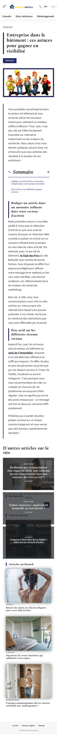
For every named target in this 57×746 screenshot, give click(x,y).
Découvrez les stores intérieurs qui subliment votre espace (24, 657)
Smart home (28, 464)
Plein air (10, 653)
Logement (28, 537)
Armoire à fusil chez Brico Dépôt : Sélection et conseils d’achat (28, 541)
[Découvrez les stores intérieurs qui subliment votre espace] (28, 633)
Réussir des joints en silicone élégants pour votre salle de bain (26, 609)
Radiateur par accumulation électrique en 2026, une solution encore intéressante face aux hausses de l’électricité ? (28, 472)
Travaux (9, 60)
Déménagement (13, 700)
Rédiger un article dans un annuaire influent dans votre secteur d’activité (27, 182)
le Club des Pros (29, 256)
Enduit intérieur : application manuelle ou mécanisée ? (28, 507)
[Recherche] (40, 6)
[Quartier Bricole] (21, 6)
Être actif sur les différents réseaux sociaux (26, 190)
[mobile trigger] (5, 6)
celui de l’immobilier (20, 353)
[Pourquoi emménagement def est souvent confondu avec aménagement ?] (28, 681)
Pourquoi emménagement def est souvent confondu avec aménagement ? (28, 704)
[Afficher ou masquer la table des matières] (41, 172)
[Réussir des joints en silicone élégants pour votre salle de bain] (28, 586)
